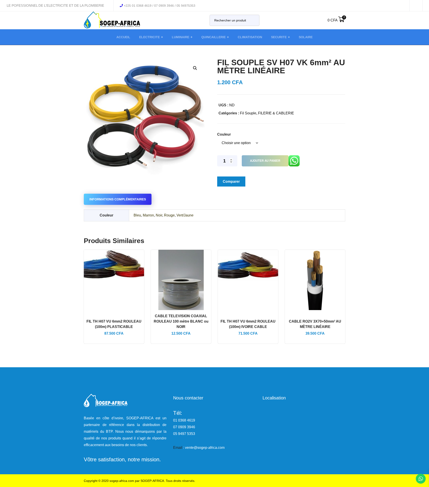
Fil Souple (248, 113)
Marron (148, 215)
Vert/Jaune (185, 215)
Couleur (224, 134)
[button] (195, 68)
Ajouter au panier (265, 160)
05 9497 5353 (184, 434)
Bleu (137, 215)
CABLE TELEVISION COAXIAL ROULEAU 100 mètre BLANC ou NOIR (181, 321)
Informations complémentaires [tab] (117, 199)
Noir (159, 215)
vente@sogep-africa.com (205, 447)
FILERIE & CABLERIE (276, 113)
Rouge (169, 215)
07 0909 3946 (184, 427)
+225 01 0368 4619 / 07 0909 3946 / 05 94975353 (159, 5)
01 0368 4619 (184, 420)
